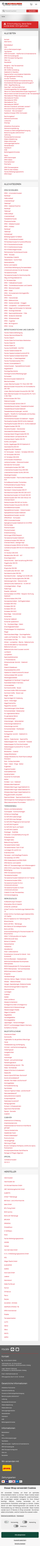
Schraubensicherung (11, 1086)
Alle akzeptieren (20, 1535)
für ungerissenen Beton (11, 713)
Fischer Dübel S (9, 338)
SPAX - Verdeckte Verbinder (13, 316)
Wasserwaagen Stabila (11, 1010)
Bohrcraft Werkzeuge (11, 1216)
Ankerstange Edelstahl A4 (12, 724)
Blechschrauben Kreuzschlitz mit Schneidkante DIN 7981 (19, 388)
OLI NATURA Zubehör (11, 829)
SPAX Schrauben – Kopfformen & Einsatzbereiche (15, 1444)
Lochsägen (7, 992)
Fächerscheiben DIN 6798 (12, 598)
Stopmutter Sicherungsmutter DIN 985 (16, 578)
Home (3, 16)
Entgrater (7, 974)
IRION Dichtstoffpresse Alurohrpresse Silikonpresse (16, 962)
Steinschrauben (9, 528)
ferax (6, 1235)
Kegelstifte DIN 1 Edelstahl (12, 449)
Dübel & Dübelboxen (10, 667)
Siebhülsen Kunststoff (11, 1101)
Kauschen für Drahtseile (12, 777)
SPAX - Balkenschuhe (11, 300)
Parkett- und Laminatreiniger (13, 1060)
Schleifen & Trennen (10, 1028)
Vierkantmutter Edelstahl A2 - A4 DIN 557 (17, 584)
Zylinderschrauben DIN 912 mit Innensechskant (19, 548)
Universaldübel (9, 685)
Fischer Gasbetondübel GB (13, 351)
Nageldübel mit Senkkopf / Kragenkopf (16, 680)
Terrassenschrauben (11, 875)
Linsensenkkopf (9, 201)
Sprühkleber (8, 1088)
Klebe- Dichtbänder (10, 1068)
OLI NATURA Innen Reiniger (13, 819)
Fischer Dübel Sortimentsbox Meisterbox (17, 340)
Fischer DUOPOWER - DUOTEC (14, 348)
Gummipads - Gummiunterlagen (14, 812)
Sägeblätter (8, 1015)
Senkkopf (7, 196)
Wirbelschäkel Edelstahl (12, 784)
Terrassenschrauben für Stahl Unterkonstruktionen (14, 889)
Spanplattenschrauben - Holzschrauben (17, 510)
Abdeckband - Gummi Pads (13, 260)
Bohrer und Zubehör (10, 265)
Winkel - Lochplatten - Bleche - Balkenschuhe (19, 642)
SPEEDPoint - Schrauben (12, 518)
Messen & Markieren (10, 1002)
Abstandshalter (9, 262)
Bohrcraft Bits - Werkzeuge (13, 924)
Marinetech (8, 1280)
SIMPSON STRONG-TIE (11, 1307)
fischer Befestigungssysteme (13, 1238)
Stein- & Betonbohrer (11, 952)
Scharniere (7, 616)
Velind (6, 1326)
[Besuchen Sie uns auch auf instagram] (17, 1349)
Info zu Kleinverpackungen (9, 1438)
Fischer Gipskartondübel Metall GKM (16, 356)
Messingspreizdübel (10, 678)
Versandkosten (6, 1413)
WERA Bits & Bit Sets (11, 939)
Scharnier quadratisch (11, 622)
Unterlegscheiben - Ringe (12, 586)
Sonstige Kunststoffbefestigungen (15, 374)
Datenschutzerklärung (8, 1390)
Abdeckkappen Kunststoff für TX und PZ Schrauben (17, 748)
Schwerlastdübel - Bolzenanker (14, 711)
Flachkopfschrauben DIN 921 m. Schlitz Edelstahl (20, 424)
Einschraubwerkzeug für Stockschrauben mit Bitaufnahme (19, 933)
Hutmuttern (8, 566)
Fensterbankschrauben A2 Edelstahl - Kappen (19, 419)
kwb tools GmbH (9, 1273)
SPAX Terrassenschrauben (12, 873)
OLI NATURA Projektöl (11, 824)
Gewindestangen (9, 719)
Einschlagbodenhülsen (11, 627)
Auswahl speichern (20, 1540)
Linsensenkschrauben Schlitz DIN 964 (16, 472)
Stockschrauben (9, 530)
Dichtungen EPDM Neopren (13, 535)
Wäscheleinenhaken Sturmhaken (15, 802)
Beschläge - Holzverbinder (12, 614)
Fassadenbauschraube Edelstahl (14, 409)
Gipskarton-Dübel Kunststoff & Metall (16, 672)
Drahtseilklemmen (10, 772)
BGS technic (8, 1212)
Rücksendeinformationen (9, 1402)
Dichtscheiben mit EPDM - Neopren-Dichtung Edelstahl (19, 595)
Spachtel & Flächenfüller (12, 1109)
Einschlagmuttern (10, 558)
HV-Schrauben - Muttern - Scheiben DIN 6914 (19, 452)
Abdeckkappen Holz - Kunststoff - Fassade (18, 742)
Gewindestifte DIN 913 (11, 447)
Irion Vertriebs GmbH (11, 1250)
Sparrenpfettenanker (11, 657)
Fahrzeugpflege (9, 1141)
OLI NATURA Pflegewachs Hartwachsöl (17, 822)
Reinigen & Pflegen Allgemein (13, 1153)
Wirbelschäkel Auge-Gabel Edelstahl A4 (17, 789)
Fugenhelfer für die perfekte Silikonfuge (17, 1039)
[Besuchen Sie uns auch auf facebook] (12, 1349)
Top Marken (5, 1441)
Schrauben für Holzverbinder (13, 487)
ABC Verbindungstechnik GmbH (14, 1189)
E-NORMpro (8, 1231)
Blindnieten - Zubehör (11, 751)
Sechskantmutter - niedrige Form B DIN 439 (18, 576)
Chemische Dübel (10, 1034)
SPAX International (10, 1311)
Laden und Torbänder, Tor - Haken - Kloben (18, 637)
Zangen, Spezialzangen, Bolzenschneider (17, 984)
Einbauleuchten (9, 837)
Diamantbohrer (9, 944)
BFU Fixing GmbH (9, 1208)
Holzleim (7, 1055)
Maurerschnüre (9, 989)
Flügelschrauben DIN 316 (12, 426)
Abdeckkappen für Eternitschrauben (16, 744)
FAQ (3, 1435)
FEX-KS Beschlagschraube (12, 249)
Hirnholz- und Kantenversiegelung (15, 1047)
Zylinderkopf (8, 234)
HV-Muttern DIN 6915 (11, 553)
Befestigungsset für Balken (13, 237)
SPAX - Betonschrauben (12, 288)
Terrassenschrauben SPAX (12, 880)
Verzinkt (6, 736)
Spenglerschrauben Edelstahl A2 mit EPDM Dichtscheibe (18, 524)
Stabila (6, 1314)
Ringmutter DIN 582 (10, 568)
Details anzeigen (20, 1544)
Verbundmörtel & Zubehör (12, 1096)
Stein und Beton (9, 999)
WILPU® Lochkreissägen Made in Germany (18, 1025)
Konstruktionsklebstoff (11, 1078)
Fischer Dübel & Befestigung (13, 333)
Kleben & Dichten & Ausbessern (14, 1070)
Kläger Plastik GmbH (10, 1261)
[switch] (6, 1522)
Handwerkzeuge (9, 976)
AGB (3, 1419)
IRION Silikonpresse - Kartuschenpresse (17, 969)
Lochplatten (8, 654)
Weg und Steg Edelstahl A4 (13, 278)
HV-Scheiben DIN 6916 (11, 457)
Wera (6, 1329)
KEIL (5, 1257)
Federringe (7, 589)
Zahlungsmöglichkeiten (8, 1410)
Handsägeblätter (9, 1017)
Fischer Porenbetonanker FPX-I (14, 361)
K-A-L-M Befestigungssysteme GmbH (16, 1254)
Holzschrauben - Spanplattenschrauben (17, 366)
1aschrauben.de (9, 1182)
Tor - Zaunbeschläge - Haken (13, 624)
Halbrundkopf (8, 198)
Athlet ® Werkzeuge (10, 1197)
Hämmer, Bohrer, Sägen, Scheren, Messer (17, 979)
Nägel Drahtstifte (10, 703)
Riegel (6, 632)
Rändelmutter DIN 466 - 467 (13, 555)
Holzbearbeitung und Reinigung (14, 1045)
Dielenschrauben (9, 401)
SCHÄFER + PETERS (10, 1303)
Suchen (32, 11)
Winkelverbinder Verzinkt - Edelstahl (15, 662)
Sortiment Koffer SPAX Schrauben (15, 690)
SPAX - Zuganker (9, 321)
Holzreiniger (8, 1057)
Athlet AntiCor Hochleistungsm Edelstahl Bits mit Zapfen (19, 915)
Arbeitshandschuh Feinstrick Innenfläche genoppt (17, 1127)
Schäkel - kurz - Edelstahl (12, 782)
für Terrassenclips (10, 280)
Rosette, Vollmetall (10, 591)
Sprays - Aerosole (10, 1111)
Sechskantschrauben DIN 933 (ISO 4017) (17, 492)
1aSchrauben (8, 1178)
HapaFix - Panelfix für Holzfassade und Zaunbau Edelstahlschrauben (19, 415)
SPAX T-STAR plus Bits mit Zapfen (15, 936)
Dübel (6, 665)
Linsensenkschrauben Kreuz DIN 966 (16, 470)
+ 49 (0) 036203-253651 (10, 1360)
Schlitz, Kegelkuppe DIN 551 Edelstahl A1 (17, 444)
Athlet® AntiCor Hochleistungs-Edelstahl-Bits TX (19, 910)
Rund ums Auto (9, 1138)
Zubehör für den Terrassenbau (14, 892)
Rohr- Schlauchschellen (12, 761)
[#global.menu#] (36, 4)
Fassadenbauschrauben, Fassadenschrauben (19, 406)
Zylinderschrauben (10, 1160)
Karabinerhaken (9, 774)
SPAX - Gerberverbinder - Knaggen (15, 303)
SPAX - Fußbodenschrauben (13, 283)
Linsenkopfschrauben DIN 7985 (14, 467)
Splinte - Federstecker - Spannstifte (16, 739)
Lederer (6, 1276)
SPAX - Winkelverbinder (11, 318)
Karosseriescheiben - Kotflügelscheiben (17, 601)
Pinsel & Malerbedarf (11, 1135)
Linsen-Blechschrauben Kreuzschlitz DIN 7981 (19, 391)
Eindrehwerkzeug (9, 533)
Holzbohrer (7, 946)
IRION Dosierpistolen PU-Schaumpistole (17, 966)
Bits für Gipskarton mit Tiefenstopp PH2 (17, 919)
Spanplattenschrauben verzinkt (14, 515)
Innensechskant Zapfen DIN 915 (14, 439)
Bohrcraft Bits (8, 929)
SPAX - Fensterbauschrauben (13, 239)
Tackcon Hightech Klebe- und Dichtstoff (17, 1091)
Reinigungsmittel (9, 1104)
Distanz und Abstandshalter (13, 809)
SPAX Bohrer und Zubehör (12, 863)
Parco (6, 1295)
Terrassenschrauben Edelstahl (14, 538)
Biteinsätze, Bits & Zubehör (13, 904)
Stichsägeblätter (9, 1020)
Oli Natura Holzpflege (11, 814)
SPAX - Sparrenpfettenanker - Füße (15, 313)
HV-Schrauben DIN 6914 (12, 454)
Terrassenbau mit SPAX (11, 858)
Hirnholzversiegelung (11, 895)
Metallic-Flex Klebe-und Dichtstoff (15, 1080)
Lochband (7, 652)
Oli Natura (7, 1292)
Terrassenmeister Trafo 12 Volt (14, 847)
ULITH (6, 1322)
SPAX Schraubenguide (8, 1447)
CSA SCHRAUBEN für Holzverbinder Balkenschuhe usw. (15, 646)
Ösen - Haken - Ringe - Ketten (13, 764)
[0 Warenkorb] (31, 4)
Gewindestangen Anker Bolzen (14, 708)
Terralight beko (9, 840)
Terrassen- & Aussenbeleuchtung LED (16, 835)
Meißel (6, 997)
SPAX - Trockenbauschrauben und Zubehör (18, 285)
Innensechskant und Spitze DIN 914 (15, 436)
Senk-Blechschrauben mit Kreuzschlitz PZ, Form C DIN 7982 (20, 395)
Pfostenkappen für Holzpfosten (14, 629)
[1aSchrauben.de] (12, 4)
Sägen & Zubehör (9, 1012)
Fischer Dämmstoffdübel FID (13, 335)
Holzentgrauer (9, 1050)
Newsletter (5, 1455)
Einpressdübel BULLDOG (12, 670)
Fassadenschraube (10, 219)
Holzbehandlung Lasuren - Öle (14, 1065)
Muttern (6, 550)
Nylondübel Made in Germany (13, 683)
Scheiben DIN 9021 (10, 611)
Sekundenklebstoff (10, 1093)
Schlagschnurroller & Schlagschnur (15, 1005)
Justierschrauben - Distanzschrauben (16, 462)
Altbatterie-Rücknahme (8, 1388)
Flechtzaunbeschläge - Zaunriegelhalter (17, 634)
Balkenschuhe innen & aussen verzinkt (16, 649)
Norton (6, 1288)
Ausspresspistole (9, 1098)
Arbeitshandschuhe (10, 1123)
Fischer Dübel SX (9, 343)
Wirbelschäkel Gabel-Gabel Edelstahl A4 (17, 792)
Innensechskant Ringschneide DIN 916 (16, 434)
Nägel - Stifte (8, 695)
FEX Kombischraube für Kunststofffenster (17, 242)
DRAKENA (7, 1223)
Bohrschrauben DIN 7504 (12, 398)
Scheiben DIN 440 (10, 609)
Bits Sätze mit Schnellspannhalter (15, 926)
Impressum (5, 1416)
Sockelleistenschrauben (12, 507)
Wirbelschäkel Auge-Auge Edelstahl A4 (17, 787)
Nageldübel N (8, 369)
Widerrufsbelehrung (7, 1405)
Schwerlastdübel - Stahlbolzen (14, 729)
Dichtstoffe (8, 1037)
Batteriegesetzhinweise (8, 1422)
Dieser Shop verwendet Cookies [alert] (20, 1488)
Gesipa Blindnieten (10, 754)
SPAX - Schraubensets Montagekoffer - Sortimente (17, 294)
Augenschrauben (9, 769)
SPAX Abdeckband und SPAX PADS (15, 860)
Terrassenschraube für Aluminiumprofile (17, 275)
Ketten (6, 779)
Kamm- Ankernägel (10, 701)
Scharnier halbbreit (10, 619)
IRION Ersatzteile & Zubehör (13, 971)
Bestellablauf (5, 1432)
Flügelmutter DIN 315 (10, 563)
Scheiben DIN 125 (9, 606)
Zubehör (7, 994)
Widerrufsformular (7, 1408)
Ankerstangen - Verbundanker (14, 721)
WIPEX (6, 1337)
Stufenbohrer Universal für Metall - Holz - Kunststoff (17, 955)
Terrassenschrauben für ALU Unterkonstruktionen (13, 884)
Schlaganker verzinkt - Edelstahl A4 (15, 734)
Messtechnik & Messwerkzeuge (14, 1007)
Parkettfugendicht (10, 1063)
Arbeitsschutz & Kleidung (12, 1120)
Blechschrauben (9, 381)
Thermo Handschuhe (11, 1130)
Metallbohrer (8, 949)
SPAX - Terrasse (9, 255)
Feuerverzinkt (8, 731)
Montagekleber (9, 1083)
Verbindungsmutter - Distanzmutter (15, 581)
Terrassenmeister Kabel (12, 845)
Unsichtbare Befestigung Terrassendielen (17, 267)
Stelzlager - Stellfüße (11, 832)
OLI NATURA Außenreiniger (13, 817)
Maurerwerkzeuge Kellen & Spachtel (16, 987)
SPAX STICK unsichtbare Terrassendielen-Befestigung (17, 869)
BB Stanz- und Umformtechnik (14, 1201)
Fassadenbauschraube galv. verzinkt (16, 411)
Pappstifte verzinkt (10, 706)
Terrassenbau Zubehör (11, 257)
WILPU (6, 1333)
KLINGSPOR (8, 1265)
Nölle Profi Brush (9, 1284)
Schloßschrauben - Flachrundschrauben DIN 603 (18, 479)
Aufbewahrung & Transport (13, 902)
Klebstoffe (7, 1073)
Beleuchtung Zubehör (11, 842)
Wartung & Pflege (10, 1143)
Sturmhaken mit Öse (11, 639)
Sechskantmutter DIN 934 (12, 573)
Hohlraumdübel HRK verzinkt (13, 675)
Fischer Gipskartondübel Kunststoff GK (16, 353)
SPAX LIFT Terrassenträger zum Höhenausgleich (19, 865)
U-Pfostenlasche (9, 660)
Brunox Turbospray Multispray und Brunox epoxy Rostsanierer (19, 1147)
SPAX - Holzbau (9, 226)
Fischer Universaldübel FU (12, 363)
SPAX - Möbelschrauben (12, 224)
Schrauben (7, 376)
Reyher (6, 1299)
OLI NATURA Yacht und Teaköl (13, 827)
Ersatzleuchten (9, 853)
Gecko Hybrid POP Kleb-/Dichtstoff (15, 1075)
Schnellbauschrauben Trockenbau (15, 482)
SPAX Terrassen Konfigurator (10, 1449)
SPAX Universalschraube (12, 520)
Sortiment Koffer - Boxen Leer (13, 693)
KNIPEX (6, 1269)
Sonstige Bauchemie (11, 371)
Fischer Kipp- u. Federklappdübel (14, 358)
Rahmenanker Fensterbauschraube (15, 252)
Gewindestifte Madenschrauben (14, 431)
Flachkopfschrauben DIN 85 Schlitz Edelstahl (18, 421)
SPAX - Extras (8, 326)
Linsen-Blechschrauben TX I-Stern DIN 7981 (18, 384)
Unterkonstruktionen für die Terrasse (16, 270)
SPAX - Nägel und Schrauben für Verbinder (17, 308)
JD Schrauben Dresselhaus (13, 460)
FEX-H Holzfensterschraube (13, 247)
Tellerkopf (7, 203)
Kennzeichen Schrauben (12, 465)
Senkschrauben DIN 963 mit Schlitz (15, 502)
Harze (6, 1042)
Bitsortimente (8, 921)
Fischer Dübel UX (9, 345)
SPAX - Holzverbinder (11, 298)
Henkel (6, 1246)
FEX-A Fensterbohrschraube (13, 244)
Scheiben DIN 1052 (10, 604)
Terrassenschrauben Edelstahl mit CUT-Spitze (19, 878)
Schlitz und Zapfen (10, 442)
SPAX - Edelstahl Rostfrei (12, 206)
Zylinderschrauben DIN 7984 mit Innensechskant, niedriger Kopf (14, 541)
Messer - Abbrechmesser (12, 982)
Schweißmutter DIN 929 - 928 (14, 571)
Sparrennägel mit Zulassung (13, 698)
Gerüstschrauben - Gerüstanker (14, 429)
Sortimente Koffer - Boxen (12, 688)
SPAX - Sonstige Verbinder (12, 311)
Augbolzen (7, 766)
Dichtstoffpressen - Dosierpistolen (15, 959)
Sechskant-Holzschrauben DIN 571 (15, 490)
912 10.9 (7, 1162)
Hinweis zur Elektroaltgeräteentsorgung (13, 1393)
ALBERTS (7, 1193)
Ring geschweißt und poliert (13, 795)
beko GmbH (8, 1204)
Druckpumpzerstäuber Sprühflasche (16, 1150)
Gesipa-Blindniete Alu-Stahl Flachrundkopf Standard (18, 758)
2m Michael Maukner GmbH (13, 1185)
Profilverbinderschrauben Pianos (14, 485)
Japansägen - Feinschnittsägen (14, 1023)
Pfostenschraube (10, 221)
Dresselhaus (8, 1227)
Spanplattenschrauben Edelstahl (15, 513)
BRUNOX (7, 1219)
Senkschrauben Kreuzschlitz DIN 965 (16, 505)
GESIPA (6, 1242)
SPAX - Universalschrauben (13, 193)
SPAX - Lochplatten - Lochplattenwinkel (17, 305)
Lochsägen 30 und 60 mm (12, 850)
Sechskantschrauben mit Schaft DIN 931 (17, 495)
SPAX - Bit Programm (11, 323)
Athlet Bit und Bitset (11, 907)
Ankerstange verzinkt (11, 726)
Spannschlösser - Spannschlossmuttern (17, 797)
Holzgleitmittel (9, 1052)
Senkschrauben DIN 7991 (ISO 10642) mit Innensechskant (17, 499)
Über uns (4, 1452)
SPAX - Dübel (8, 290)
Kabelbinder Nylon (10, 1133)
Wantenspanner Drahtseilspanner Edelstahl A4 (19, 800)
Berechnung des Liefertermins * (10, 1396)
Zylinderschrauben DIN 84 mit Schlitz (16, 545)
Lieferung (4, 1399)
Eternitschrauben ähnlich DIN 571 (15, 404)
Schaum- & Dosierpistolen (12, 1106)
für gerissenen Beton (11, 716)
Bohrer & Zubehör (10, 941)
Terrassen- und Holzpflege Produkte (16, 855)
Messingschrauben (10, 475)
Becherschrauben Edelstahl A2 (14, 379)
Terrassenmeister (10, 1318)
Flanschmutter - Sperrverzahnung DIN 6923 (18, 560)
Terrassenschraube (10, 273)
